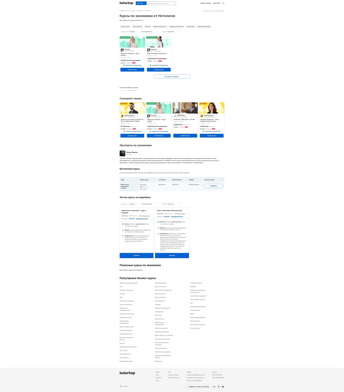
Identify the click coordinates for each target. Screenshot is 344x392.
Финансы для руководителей (129, 283)
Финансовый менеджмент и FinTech (125, 186)
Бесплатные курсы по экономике (131, 270)
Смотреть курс (132, 69)
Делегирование (195, 321)
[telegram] (218, 386)
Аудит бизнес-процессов (198, 296)
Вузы (157, 375)
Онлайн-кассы (195, 328)
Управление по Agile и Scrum (128, 347)
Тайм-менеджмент (161, 348)
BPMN (192, 314)
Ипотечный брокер (160, 283)
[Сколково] (124, 386)
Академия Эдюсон (129, 115)
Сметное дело (159, 311)
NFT (191, 303)
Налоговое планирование (163, 352)
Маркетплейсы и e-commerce (164, 335)
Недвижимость (159, 319)
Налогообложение (125, 354)
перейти (137, 255)
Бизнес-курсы (130, 10)
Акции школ (216, 3)
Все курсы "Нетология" (172, 76)
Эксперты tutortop (173, 375)
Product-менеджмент (159, 26)
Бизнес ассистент (160, 294)
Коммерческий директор (198, 306)
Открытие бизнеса (196, 283)
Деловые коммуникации (162, 339)
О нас (157, 380)
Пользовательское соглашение (195, 377)
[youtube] (222, 386)
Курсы (157, 372)
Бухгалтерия (191, 26)
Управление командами (127, 314)
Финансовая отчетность (197, 324)
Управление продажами (127, 301)
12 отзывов (184, 116)
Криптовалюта (137, 26)
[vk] (214, 386)
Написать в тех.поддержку (194, 380)
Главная (122, 10)
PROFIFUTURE (181, 115)
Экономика (139, 10)
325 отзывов (131, 116)
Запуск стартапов (160, 297)
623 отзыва (131, 50)
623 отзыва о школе (144, 216)
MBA (121, 297)
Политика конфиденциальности (196, 375)
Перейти (214, 186)
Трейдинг (158, 304)
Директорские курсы (204, 26)
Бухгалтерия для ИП (126, 317)
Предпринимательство (177, 26)
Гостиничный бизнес (126, 330)
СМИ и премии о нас (174, 377)
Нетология (127, 49)
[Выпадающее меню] (223, 3)
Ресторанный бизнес (126, 334)
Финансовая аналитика (197, 299)
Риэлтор (147, 26)
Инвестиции (159, 361)
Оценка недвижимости (127, 327)
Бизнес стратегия (160, 286)
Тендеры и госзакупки (126, 290)
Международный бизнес (197, 317)
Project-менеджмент (126, 304)
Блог (169, 372)
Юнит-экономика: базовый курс (169, 210)
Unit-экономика (195, 310)
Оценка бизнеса (160, 301)
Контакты (158, 377)
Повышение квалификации (163, 290)
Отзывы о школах (205, 3)
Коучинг (122, 343)
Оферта (189, 372)
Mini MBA (193, 286)
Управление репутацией (162, 308)
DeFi (121, 286)
